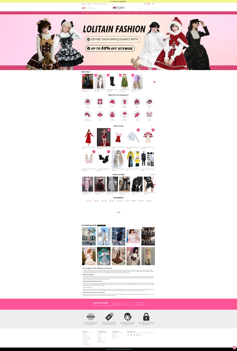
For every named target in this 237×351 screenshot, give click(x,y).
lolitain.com (119, 349)
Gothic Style (96, 200)
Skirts (118, 12)
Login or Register (98, 3)
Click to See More (101, 225)
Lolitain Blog (85, 341)
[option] (118, 42)
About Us (84, 334)
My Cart (113, 338)
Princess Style (119, 200)
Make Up (149, 12)
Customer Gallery (86, 344)
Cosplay (87, 12)
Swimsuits (124, 107)
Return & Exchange (86, 337)
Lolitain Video (85, 343)
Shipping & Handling (101, 341)
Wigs (141, 12)
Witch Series (141, 200)
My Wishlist (104, 3)
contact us (91, 295)
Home (83, 12)
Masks (149, 120)
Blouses (123, 12)
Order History (115, 337)
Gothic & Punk (105, 12)
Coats (100, 120)
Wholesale (100, 338)
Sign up (140, 304)
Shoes (149, 107)
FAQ (98, 335)
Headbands (87, 120)
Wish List (114, 334)
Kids (144, 12)
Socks (137, 120)
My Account (114, 335)
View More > (123, 1)
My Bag (147, 3)
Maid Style (134, 200)
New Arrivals (89, 200)
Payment (99, 337)
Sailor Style (148, 200)
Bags (137, 107)
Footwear (135, 12)
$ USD (154, 3)
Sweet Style (111, 200)
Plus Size (92, 12)
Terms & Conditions (87, 338)
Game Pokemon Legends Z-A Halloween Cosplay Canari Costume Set (139, 168)
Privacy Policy (85, 335)
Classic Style (104, 200)
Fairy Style (127, 200)
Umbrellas (124, 120)
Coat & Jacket (113, 12)
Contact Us (100, 334)
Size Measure (100, 340)
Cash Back (85, 340)
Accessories (128, 12)
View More (153, 174)
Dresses (98, 12)
